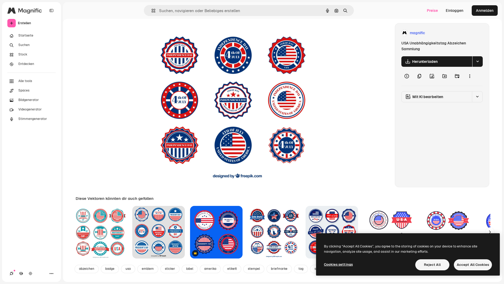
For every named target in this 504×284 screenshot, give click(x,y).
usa (128, 269)
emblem (148, 269)
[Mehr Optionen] (469, 76)
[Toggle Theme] (30, 273)
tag (300, 269)
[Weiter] (490, 232)
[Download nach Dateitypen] (477, 61)
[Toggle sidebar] (51, 10)
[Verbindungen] (11, 273)
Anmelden (485, 10)
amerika (210, 269)
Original (184, 33)
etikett (232, 269)
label (189, 269)
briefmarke (279, 269)
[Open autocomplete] (151, 11)
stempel (254, 269)
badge (109, 269)
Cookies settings (338, 264)
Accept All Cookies (473, 264)
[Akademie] (21, 273)
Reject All (432, 264)
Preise (432, 10)
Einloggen (454, 10)
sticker (170, 269)
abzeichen (86, 269)
